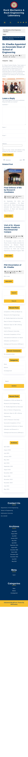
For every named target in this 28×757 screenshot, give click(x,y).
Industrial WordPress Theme (13, 602)
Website (4, 143)
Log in (14, 574)
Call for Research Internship (11, 331)
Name (4, 127)
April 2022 (6, 463)
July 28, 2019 (9, 271)
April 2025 (6, 446)
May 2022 (6, 459)
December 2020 (8, 472)
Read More (9, 216)
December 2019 (8, 479)
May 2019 (6, 489)
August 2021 (7, 469)
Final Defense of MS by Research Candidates (13, 190)
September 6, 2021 (10, 196)
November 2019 (8, 482)
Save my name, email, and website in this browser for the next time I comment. (13, 150)
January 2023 (7, 456)
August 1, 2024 (8, 55)
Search (14, 293)
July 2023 (6, 453)
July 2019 (6, 486)
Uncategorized (8, 370)
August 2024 (7, 450)
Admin (16, 55)
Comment (5, 104)
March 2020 (7, 476)
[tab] (4, 22)
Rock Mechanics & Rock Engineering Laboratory (13, 13)
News (4, 34)
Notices (6, 367)
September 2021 (8, 466)
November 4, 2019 (10, 236)
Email (4, 135)
